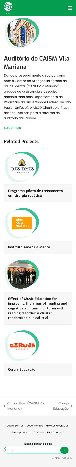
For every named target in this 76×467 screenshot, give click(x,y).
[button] (70, 8)
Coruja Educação (21, 369)
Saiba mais (12, 127)
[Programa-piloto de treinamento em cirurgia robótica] (22, 166)
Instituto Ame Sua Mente (29, 247)
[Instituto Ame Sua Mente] (22, 223)
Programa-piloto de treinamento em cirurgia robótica (35, 193)
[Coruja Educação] (22, 345)
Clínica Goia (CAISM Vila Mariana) (24, 406)
